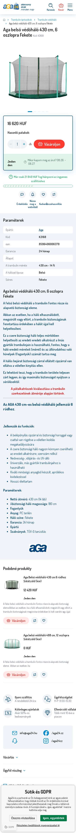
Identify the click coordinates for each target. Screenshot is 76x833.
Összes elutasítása (23, 818)
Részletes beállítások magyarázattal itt (38, 825)
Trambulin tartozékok (21, 19)
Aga (41, 230)
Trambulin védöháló (47, 19)
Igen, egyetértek (53, 818)
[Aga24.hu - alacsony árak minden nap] (4, 20)
